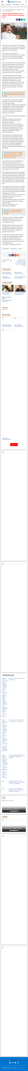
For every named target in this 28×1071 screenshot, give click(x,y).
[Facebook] (10, 255)
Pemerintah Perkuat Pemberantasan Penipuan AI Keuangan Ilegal (7, 293)
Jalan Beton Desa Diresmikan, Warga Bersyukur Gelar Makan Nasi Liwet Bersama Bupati (20, 262)
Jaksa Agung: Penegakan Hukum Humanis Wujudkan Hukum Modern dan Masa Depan (6, 277)
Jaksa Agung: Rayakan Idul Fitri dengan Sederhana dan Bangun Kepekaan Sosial (20, 277)
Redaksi (14, 1068)
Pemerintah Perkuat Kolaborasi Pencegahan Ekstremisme (7, 301)
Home (3, 9)
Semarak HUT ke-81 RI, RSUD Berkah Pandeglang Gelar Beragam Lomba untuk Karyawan (17, 782)
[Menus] (2, 1)
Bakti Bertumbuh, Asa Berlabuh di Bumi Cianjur (16, 679)
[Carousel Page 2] (12, 811)
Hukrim (3, 20)
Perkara (20, 248)
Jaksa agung (13, 248)
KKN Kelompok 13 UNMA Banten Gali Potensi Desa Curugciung (16, 720)
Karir (19, 1068)
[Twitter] (12, 255)
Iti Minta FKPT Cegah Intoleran (7, 260)
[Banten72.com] (14, 1)
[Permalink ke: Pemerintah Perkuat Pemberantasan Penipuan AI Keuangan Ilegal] (7, 288)
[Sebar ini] (17, 20)
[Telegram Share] (22, 20)
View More (14, 444)
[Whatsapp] (24, 20)
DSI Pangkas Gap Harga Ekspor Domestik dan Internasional (12, 808)
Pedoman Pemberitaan (18, 1067)
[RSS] (18, 255)
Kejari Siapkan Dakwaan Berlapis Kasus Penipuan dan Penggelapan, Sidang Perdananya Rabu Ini (20, 273)
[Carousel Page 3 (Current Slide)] (14, 811)
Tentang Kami (4, 1068)
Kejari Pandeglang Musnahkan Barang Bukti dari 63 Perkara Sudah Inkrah (7, 273)
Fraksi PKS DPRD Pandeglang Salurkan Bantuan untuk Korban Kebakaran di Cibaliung (16, 790)
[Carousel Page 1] (10, 811)
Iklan (10, 1068)
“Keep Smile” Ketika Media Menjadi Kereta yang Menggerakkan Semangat (17, 756)
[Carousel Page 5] (17, 811)
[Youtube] (15, 255)
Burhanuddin (6, 248)
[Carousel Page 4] (15, 811)
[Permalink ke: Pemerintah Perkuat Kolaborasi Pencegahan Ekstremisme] (7, 297)
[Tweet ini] (19, 20)
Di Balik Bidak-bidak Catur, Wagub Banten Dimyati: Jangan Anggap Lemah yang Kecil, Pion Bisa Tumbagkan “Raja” (12, 827)
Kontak (23, 1068)
